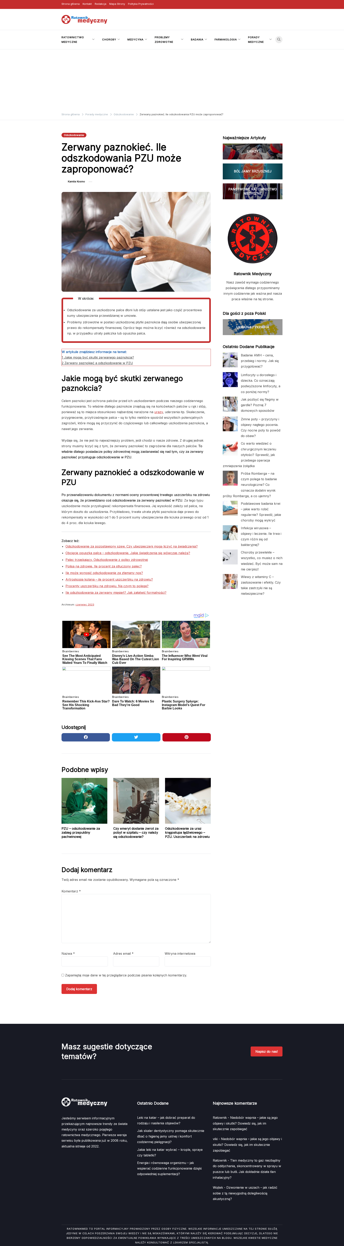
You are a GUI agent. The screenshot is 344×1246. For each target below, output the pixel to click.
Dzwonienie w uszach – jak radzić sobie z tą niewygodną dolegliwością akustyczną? (245, 1193)
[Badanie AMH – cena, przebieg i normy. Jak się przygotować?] (230, 359)
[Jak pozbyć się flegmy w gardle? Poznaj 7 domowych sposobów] (230, 404)
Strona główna (71, 3)
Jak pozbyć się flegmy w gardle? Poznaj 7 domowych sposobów (260, 405)
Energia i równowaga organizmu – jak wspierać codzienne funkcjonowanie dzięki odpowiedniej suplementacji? (169, 1168)
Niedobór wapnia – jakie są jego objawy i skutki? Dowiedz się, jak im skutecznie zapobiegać (245, 1123)
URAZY (252, 151)
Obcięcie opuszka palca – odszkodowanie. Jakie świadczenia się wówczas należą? (127, 553)
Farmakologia (226, 39)
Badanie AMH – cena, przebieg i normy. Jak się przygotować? (260, 360)
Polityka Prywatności (141, 3)
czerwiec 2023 (84, 604)
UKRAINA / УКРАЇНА (252, 327)
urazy (158, 412)
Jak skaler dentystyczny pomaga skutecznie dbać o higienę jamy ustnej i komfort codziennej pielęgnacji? (170, 1136)
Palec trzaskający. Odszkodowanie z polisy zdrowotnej (106, 560)
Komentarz (71, 891)
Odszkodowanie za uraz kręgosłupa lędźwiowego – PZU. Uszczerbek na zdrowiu (187, 832)
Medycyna (135, 39)
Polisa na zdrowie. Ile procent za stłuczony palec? (103, 566)
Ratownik (220, 1118)
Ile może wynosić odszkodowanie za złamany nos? (104, 573)
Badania (197, 39)
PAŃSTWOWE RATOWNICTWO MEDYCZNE (252, 191)
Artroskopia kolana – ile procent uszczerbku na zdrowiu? (109, 579)
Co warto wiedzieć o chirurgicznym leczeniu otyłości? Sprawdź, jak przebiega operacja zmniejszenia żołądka (249, 454)
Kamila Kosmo (76, 181)
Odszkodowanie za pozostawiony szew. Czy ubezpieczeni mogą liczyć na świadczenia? (131, 546)
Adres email (123, 954)
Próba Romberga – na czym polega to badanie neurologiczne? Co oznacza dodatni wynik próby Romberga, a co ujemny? (250, 484)
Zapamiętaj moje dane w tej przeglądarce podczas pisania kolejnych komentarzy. (126, 975)
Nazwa (68, 954)
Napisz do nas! (266, 1051)
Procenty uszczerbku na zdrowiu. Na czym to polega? (107, 586)
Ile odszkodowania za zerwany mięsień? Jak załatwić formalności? (115, 593)
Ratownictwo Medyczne (73, 39)
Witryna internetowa (180, 954)
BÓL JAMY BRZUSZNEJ (253, 171)
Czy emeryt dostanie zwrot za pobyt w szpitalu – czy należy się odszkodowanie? (135, 832)
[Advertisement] (172, 79)
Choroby (109, 39)
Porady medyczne (256, 39)
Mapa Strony (117, 3)
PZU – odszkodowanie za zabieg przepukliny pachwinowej (81, 832)
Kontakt (87, 3)
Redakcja (100, 3)
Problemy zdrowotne (164, 39)
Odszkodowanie (74, 135)
